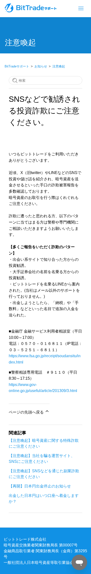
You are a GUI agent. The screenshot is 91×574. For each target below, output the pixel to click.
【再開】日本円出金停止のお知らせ (40, 486)
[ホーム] (31, 11)
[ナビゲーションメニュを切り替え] (81, 9)
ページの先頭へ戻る (27, 412)
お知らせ (40, 66)
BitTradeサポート (17, 66)
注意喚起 (58, 66)
